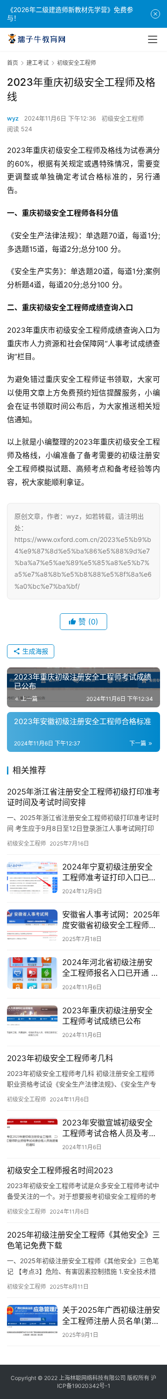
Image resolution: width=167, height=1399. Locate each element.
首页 (12, 62)
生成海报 (34, 651)
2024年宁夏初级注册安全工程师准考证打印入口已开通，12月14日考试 (109, 872)
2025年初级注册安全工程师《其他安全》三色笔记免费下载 (83, 1240)
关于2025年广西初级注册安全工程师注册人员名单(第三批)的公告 (111, 1315)
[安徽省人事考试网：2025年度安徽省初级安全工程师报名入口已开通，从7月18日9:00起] (32, 925)
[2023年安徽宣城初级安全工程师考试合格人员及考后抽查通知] (32, 1133)
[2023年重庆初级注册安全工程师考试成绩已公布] (32, 1021)
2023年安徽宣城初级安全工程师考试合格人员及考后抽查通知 (109, 1128)
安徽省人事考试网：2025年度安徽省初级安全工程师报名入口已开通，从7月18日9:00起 (111, 920)
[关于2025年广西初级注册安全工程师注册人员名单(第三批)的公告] (32, 1320)
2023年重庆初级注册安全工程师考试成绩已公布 (107, 1016)
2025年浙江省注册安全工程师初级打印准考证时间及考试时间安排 (83, 797)
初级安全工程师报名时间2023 (60, 1170)
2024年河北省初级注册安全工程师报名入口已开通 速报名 (110, 968)
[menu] (152, 39)
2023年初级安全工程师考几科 (60, 1058)
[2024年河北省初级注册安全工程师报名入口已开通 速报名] (32, 973)
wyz (13, 118)
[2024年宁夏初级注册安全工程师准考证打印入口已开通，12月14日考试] (32, 877)
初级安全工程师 (123, 118)
